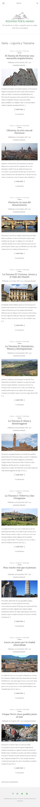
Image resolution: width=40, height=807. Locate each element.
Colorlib (26, 798)
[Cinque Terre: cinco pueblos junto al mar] (19, 732)
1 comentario (19, 186)
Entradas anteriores (9, 782)
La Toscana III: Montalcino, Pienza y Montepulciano (19, 347)
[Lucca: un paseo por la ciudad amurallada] (19, 663)
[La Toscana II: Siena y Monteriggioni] (19, 442)
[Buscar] (37, 3)
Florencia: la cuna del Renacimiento (19, 203)
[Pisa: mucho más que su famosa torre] (19, 589)
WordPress (20, 801)
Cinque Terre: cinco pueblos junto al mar (19, 715)
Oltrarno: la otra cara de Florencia (19, 131)
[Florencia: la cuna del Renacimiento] (19, 223)
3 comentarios (19, 114)
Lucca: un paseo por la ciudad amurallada (19, 643)
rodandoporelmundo (19, 65)
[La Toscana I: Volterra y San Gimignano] (19, 517)
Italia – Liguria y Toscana (19, 51)
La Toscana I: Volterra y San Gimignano (19, 497)
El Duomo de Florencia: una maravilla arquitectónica (19, 57)
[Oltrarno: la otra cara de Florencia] (19, 151)
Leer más (19, 109)
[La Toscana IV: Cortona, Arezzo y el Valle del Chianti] (19, 292)
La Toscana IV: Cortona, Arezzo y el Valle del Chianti (19, 275)
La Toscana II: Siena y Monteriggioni (19, 422)
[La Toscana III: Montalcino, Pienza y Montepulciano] (19, 367)
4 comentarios (19, 258)
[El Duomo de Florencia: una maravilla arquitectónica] (19, 77)
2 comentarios (19, 330)
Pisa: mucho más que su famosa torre (19, 569)
